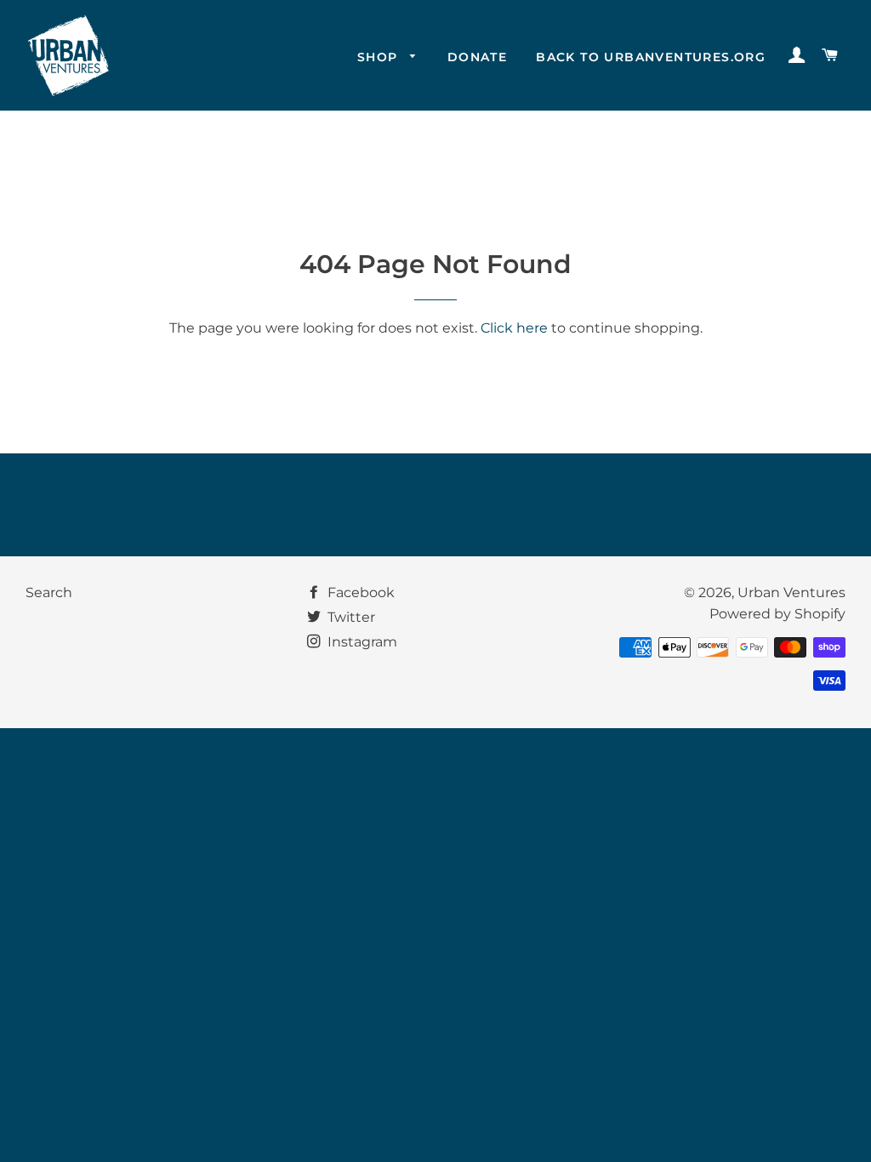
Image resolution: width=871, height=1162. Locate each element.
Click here (514, 328)
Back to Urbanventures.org (651, 57)
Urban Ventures (791, 592)
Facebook (359, 592)
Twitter (349, 617)
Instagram (360, 642)
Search (49, 592)
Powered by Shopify (777, 614)
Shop (379, 57)
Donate (477, 57)
